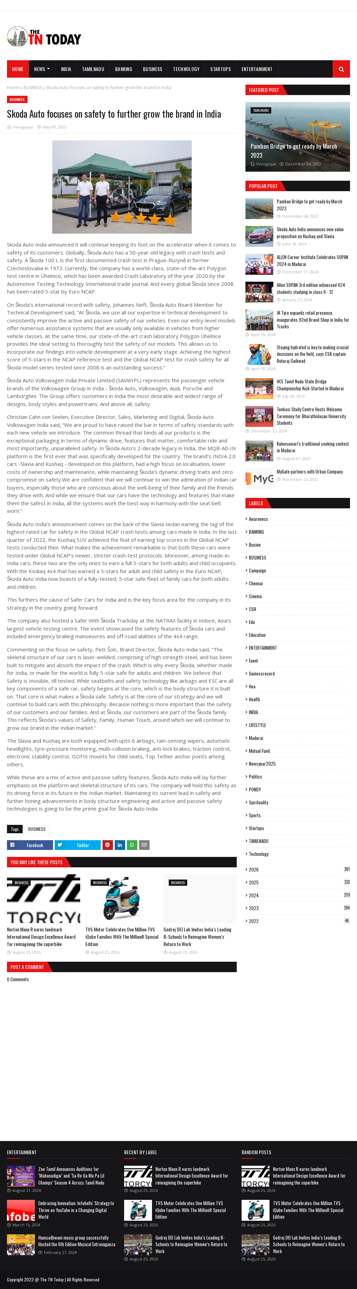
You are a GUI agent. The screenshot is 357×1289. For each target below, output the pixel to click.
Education (257, 634)
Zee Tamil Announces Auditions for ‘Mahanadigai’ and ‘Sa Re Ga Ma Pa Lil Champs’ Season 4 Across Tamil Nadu (71, 1175)
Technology (258, 853)
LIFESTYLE (257, 724)
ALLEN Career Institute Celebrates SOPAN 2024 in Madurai (312, 260)
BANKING (256, 531)
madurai (256, 737)
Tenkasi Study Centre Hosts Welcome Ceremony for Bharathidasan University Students (311, 416)
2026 (299, 869)
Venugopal (23, 127)
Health (254, 699)
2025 (299, 882)
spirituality (258, 802)
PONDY (255, 789)
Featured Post (264, 89)
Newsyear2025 (262, 763)
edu (252, 621)
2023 (299, 908)
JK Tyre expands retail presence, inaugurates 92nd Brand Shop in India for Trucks (313, 319)
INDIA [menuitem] (66, 68)
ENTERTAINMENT (263, 647)
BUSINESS (32, 88)
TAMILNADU (258, 840)
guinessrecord (262, 673)
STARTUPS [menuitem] (220, 68)
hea (252, 686)
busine (255, 544)
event (253, 660)
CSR (252, 609)
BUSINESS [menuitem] (152, 68)
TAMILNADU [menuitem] (93, 68)
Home (13, 88)
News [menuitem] (39, 68)
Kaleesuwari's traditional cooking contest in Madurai (313, 447)
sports (255, 815)
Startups (256, 828)
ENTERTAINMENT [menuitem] (257, 68)
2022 (299, 920)
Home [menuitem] (17, 68)
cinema (255, 596)
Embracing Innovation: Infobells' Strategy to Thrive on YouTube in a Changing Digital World (76, 1210)
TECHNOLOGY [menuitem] (186, 68)
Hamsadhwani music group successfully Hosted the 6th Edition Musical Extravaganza (76, 1241)
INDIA (253, 712)
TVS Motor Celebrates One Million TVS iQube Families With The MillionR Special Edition (121, 936)
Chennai (256, 583)
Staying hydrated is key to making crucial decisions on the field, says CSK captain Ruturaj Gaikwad (313, 354)
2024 (299, 895)
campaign (257, 570)
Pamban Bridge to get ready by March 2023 (294, 150)
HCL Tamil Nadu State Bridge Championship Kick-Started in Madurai (310, 385)
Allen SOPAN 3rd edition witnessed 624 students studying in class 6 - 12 (311, 288)
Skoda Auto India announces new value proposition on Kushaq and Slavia (310, 233)
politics (255, 776)
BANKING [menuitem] (123, 68)
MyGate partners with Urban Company (310, 471)
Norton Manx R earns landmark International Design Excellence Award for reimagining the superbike (41, 936)
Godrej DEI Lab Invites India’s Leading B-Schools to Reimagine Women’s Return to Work (197, 936)
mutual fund (259, 750)
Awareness (258, 518)
